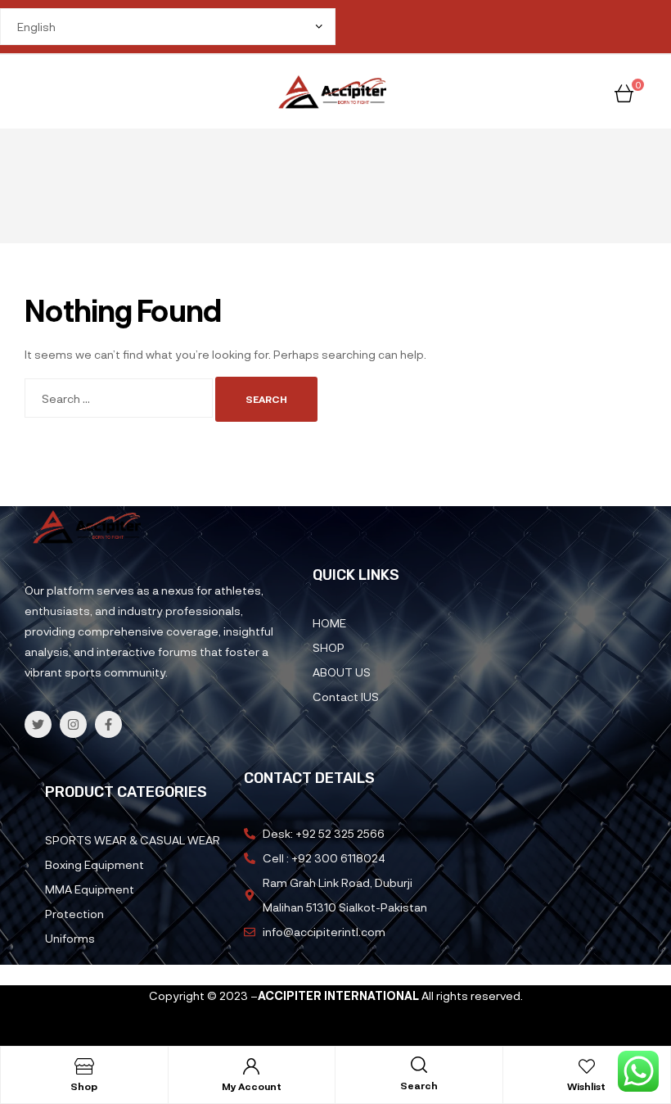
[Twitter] (38, 724)
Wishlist (586, 1086)
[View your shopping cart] (624, 91)
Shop (83, 1086)
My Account (251, 1086)
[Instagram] (73, 724)
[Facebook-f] (108, 724)
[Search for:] (120, 398)
